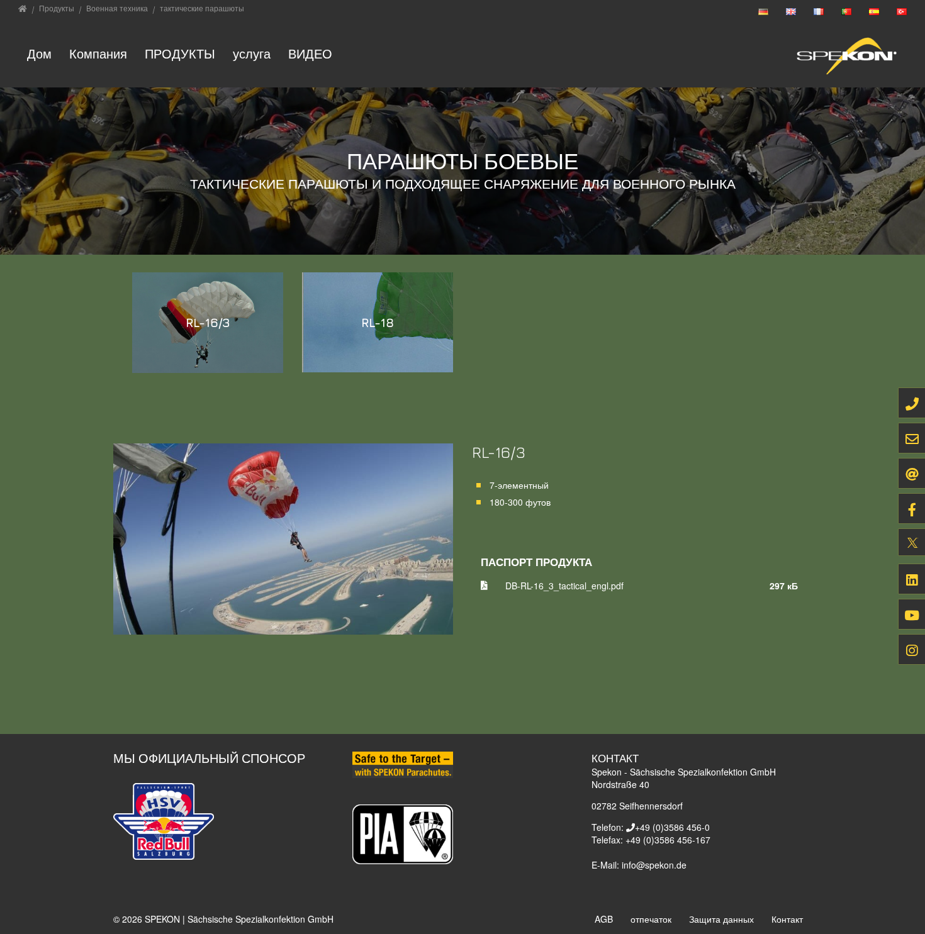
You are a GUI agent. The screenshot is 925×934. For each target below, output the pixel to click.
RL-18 (377, 322)
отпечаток (651, 919)
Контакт (787, 919)
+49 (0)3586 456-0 (672, 827)
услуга (252, 54)
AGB (604, 919)
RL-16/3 (208, 322)
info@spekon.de (654, 865)
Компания (98, 54)
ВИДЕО (310, 54)
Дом (39, 54)
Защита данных (721, 919)
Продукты (180, 54)
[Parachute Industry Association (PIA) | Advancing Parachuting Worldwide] (402, 832)
